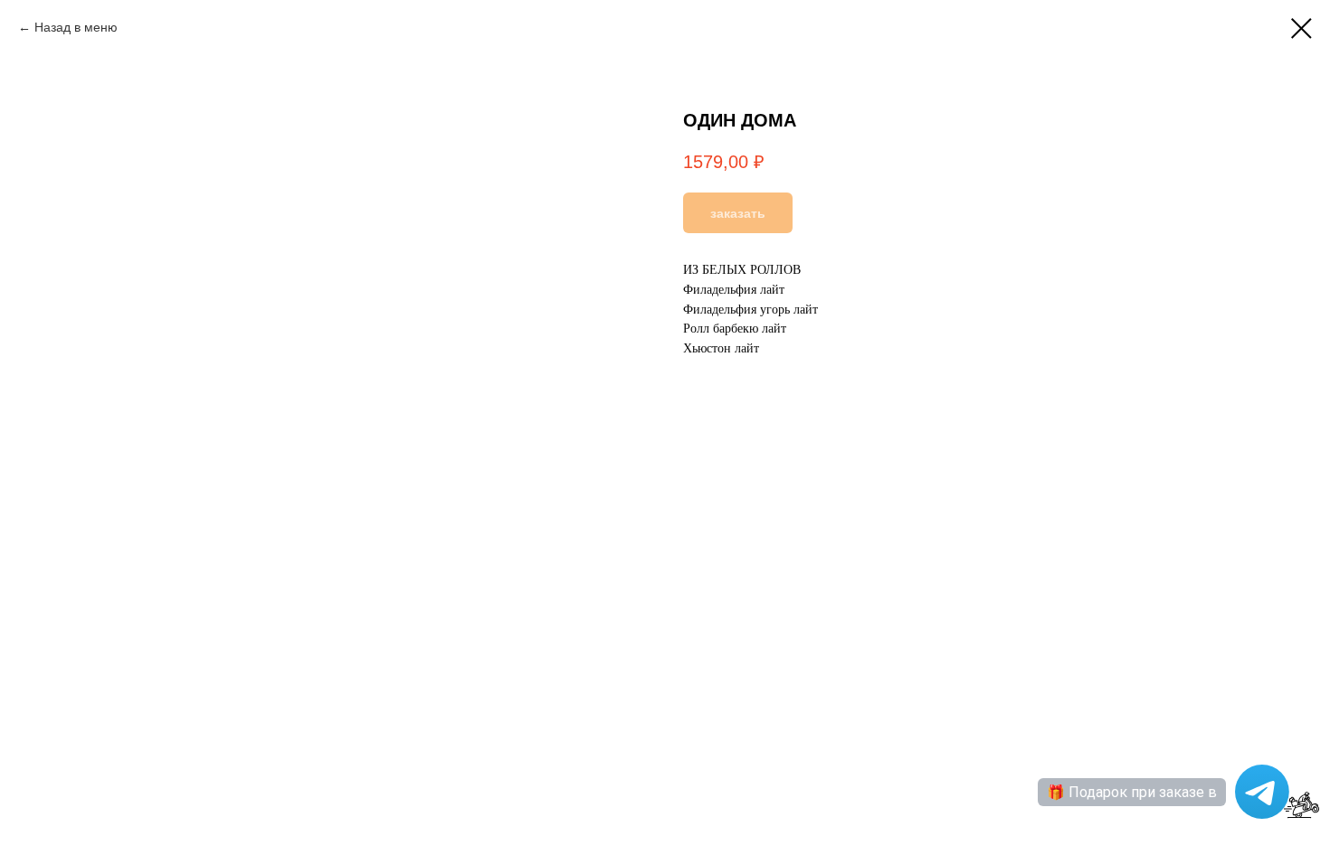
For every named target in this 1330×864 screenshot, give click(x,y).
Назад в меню (76, 27)
